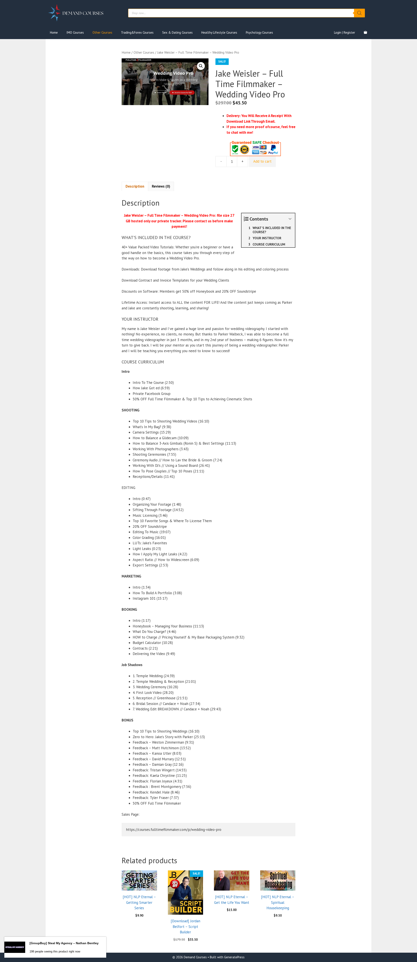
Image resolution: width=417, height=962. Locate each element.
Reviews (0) (161, 186)
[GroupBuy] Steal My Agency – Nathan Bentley (64, 943)
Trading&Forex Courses (137, 32)
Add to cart (262, 161)
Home (54, 32)
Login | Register (344, 32)
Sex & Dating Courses (177, 32)
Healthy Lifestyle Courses (219, 32)
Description (135, 186)
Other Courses (102, 32)
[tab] (135, 186)
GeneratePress (234, 957)
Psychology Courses (259, 32)
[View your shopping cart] (365, 32)
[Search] (359, 13)
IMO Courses (75, 32)
